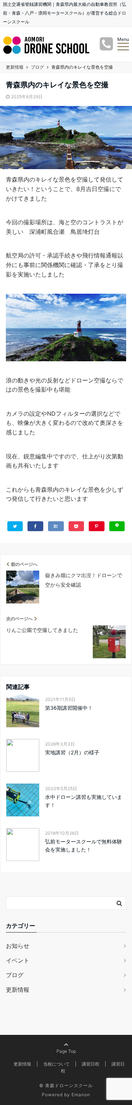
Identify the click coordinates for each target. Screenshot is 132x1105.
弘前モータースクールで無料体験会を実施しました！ (83, 845)
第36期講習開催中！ (69, 708)
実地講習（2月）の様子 (72, 752)
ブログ (14, 975)
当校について (56, 1064)
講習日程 (90, 1064)
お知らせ (17, 945)
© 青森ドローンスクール (66, 1085)
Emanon (81, 1094)
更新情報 (17, 989)
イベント (17, 960)
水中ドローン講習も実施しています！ (83, 801)
